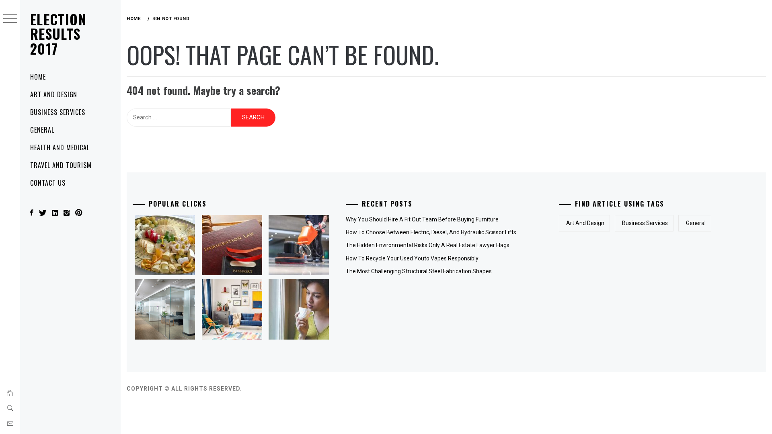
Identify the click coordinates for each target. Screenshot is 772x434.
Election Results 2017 (58, 34)
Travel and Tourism (61, 165)
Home (38, 77)
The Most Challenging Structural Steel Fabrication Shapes (419, 271)
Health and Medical (60, 147)
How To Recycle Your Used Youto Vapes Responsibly (412, 258)
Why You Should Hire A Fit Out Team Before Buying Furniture (422, 219)
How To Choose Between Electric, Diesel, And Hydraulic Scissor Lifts (431, 232)
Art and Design (53, 94)
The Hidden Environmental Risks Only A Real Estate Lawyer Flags (427, 245)
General (42, 130)
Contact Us (48, 183)
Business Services (57, 112)
